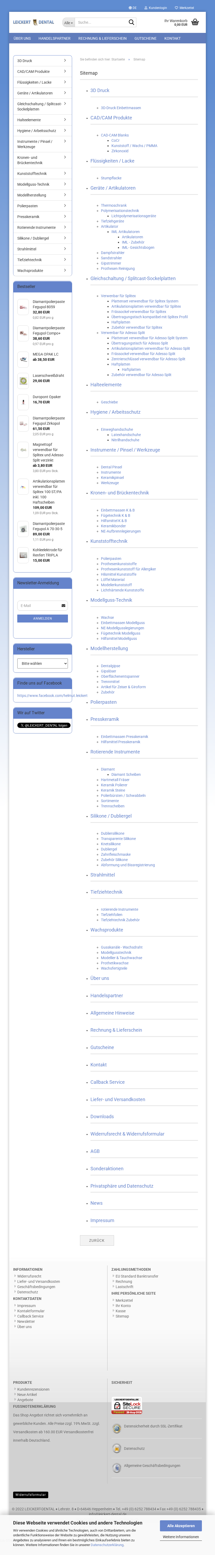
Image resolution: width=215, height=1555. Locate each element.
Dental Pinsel (111, 467)
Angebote (25, 1400)
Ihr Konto (123, 1306)
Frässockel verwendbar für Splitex (138, 312)
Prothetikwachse (114, 963)
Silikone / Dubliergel (111, 816)
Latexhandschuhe (126, 435)
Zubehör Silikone (114, 860)
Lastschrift (124, 1287)
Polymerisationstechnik (120, 211)
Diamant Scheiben (126, 774)
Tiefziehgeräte (112, 221)
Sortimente (110, 801)
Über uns (22, 38)
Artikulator (109, 226)
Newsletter (26, 1321)
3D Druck (99, 90)
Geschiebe (109, 402)
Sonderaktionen (106, 1168)
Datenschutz (27, 1292)
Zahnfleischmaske (116, 854)
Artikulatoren (132, 237)
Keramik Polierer (114, 785)
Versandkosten (25, 1432)
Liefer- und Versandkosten (117, 1099)
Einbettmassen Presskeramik (124, 737)
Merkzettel (186, 8)
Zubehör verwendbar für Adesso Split (141, 375)
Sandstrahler (111, 258)
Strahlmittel (102, 875)
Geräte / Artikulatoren (113, 188)
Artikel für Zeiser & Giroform (123, 687)
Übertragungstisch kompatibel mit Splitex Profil (149, 317)
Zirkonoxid (119, 151)
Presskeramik (104, 719)
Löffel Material (113, 580)
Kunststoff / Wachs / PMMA (134, 146)
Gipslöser (108, 671)
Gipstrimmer (111, 263)
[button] (133, 8)
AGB (95, 1151)
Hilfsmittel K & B (114, 521)
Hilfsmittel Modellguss (119, 638)
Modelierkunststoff (116, 585)
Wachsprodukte (106, 930)
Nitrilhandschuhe (125, 440)
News (96, 1203)
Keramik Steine (113, 790)
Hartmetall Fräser (115, 780)
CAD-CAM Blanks (115, 135)
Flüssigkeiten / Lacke (112, 161)
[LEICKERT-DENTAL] (34, 22)
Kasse (121, 1311)
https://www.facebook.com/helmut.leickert (52, 695)
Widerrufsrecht (29, 1276)
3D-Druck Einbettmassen (121, 108)
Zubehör (108, 692)
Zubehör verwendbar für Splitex (136, 327)
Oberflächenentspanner (120, 676)
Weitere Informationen (181, 1537)
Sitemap (122, 1316)
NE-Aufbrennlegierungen (121, 531)
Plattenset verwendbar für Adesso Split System (149, 338)
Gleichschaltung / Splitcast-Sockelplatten (133, 278)
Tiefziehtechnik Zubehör (120, 920)
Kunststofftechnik (108, 541)
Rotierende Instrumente (115, 751)
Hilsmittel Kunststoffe (118, 574)
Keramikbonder (113, 526)
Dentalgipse (110, 666)
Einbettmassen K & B (118, 510)
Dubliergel (109, 849)
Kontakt (172, 38)
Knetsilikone (111, 844)
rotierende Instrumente (119, 909)
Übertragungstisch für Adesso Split (139, 343)
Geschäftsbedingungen (36, 1287)
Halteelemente (106, 384)
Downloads (102, 1116)
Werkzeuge (110, 483)
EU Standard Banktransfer (137, 1276)
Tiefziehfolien (111, 915)
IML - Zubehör (133, 242)
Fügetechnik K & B (115, 515)
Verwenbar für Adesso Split (123, 333)
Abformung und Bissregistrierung (128, 865)
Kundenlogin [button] (157, 8)
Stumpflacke (111, 178)
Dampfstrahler (113, 253)
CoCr (115, 140)
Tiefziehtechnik (106, 892)
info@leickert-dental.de (107, 1514)
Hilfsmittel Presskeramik (120, 742)
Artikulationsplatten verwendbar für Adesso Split (150, 348)
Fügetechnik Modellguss (120, 633)
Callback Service (107, 1082)
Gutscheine (146, 38)
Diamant (108, 769)
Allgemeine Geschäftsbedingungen (152, 1465)
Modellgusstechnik (116, 952)
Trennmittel (110, 682)
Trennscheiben (113, 806)
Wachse (107, 617)
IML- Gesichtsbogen (138, 247)
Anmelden (42, 618)
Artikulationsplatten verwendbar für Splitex (146, 306)
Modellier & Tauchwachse (121, 958)
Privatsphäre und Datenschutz (121, 1186)
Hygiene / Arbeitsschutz (115, 412)
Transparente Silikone (118, 839)
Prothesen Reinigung (118, 268)
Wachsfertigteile (114, 968)
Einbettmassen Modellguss (123, 623)
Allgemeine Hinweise (112, 1013)
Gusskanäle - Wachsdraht (122, 947)
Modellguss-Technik (111, 600)
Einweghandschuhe (117, 429)
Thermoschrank (114, 205)
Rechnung (124, 1281)
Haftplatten (120, 322)
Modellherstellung (109, 648)
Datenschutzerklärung (107, 1545)
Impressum (102, 1220)
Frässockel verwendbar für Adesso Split (143, 354)
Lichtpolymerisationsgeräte (133, 216)
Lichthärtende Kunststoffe (122, 590)
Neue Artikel (27, 1394)
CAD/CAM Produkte (111, 117)
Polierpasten (111, 558)
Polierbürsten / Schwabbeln (123, 795)
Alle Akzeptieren (181, 1526)
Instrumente (111, 472)
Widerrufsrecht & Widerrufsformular (127, 1134)
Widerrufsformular (30, 1495)
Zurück (97, 1240)
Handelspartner (55, 38)
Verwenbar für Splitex (118, 296)
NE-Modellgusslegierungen (122, 628)
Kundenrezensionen (33, 1389)
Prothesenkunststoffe (119, 564)
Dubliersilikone (112, 833)
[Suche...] (131, 22)
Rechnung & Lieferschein (102, 38)
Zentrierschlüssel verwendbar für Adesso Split (148, 359)
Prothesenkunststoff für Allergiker (128, 569)
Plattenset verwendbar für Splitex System (144, 301)
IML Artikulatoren (125, 232)
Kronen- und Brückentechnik (119, 492)
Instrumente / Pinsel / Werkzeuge (125, 450)
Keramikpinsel (112, 477)
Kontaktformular (31, 1311)
